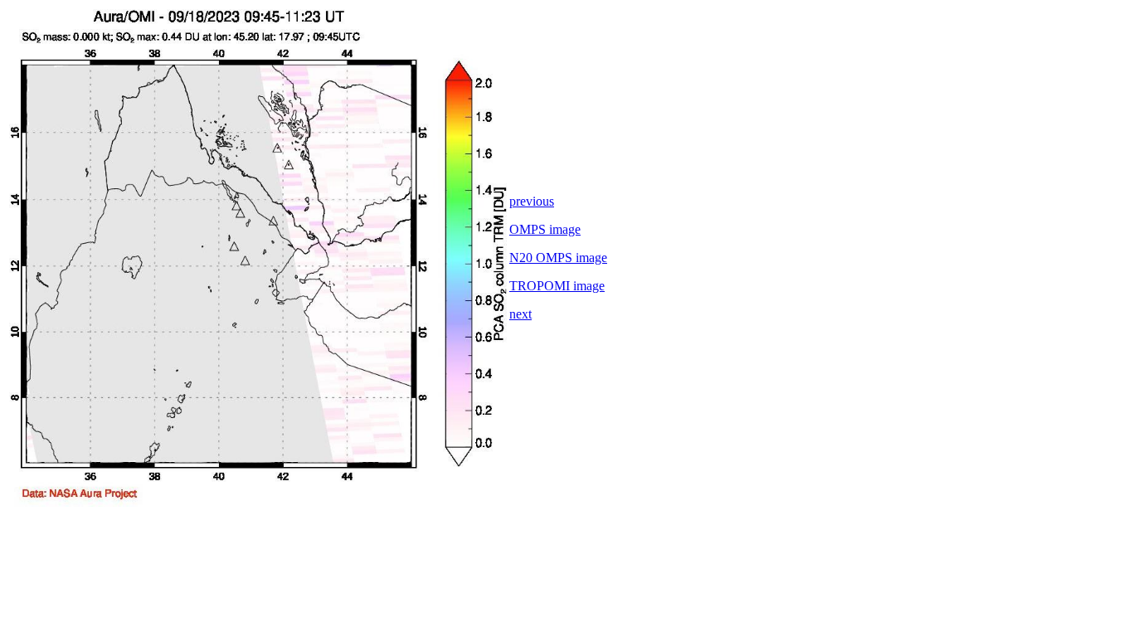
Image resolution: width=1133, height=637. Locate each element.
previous (531, 201)
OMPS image (545, 229)
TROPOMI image (557, 286)
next (520, 314)
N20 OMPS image (558, 257)
